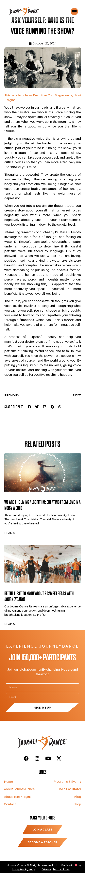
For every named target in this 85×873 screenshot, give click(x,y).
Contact (10, 804)
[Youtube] (48, 758)
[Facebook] (26, 758)
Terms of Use (61, 869)
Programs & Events (67, 781)
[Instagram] (37, 758)
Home (8, 781)
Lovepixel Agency (23, 869)
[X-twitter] (59, 758)
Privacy (46, 869)
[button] (74, 11)
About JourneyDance (19, 789)
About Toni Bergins (17, 797)
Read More (12, 532)
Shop (77, 804)
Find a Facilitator (69, 789)
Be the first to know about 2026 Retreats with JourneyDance (39, 597)
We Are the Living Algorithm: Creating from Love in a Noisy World (42, 505)
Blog (77, 797)
